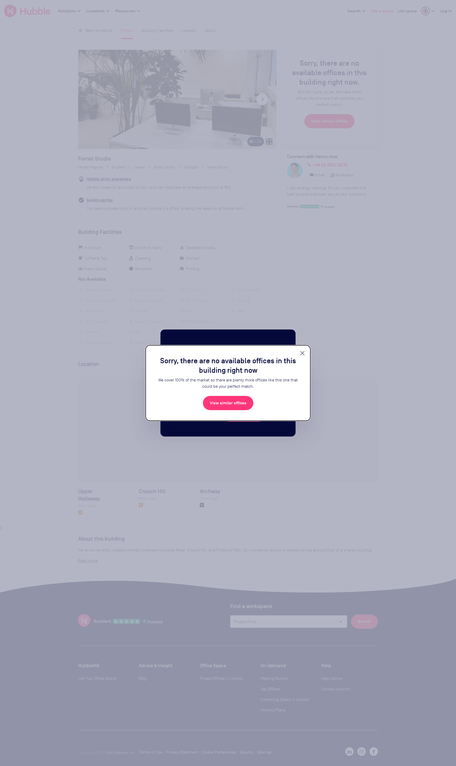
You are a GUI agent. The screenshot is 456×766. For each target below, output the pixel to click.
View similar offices (228, 403)
